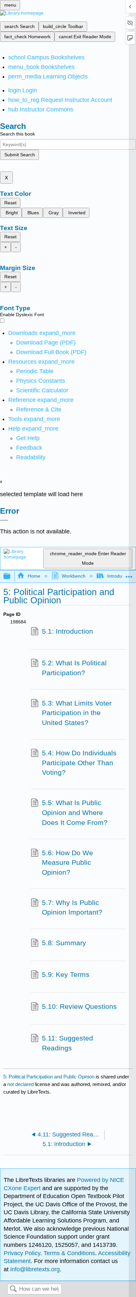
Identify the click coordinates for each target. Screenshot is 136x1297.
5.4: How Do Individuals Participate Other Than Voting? (79, 762)
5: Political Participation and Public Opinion (48, 1076)
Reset (10, 202)
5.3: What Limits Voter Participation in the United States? (77, 712)
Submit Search (19, 154)
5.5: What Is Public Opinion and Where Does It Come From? (75, 812)
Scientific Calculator (42, 390)
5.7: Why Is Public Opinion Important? (72, 907)
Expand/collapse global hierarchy (11, 576)
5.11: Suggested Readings (67, 1043)
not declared (21, 1084)
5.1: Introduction (67, 631)
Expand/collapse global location (129, 574)
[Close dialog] (4, 520)
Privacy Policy (22, 1253)
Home (33, 576)
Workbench (73, 576)
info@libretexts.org (34, 1269)
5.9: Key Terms (65, 974)
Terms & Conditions (69, 1253)
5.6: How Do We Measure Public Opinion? (67, 862)
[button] (29, 447)
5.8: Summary (64, 943)
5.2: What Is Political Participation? (74, 668)
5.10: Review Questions (79, 1006)
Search (13, 1289)
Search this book (17, 133)
